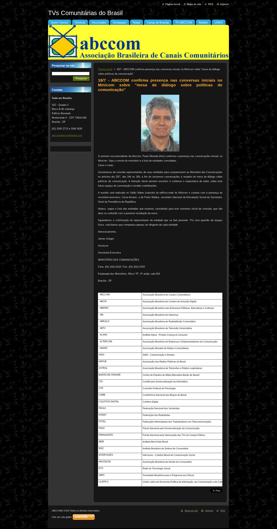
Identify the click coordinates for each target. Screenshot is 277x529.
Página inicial (105, 69)
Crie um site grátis (62, 517)
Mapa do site (194, 4)
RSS (210, 4)
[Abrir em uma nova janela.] (160, 151)
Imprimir (224, 4)
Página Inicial (172, 4)
